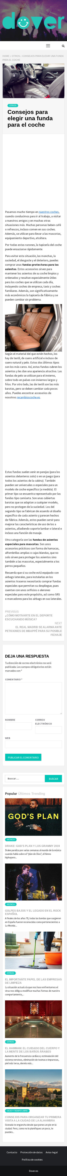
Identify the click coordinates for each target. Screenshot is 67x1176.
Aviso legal (52, 1152)
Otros (12, 105)
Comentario (13, 679)
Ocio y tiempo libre (17, 1111)
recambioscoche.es (28, 397)
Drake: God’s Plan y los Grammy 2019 (32, 846)
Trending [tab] (38, 793)
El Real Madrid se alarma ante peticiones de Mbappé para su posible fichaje (33, 629)
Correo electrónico (43, 721)
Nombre (10, 719)
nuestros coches (49, 212)
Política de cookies (32, 1159)
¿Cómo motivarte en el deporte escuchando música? (29, 615)
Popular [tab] (11, 793)
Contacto (12, 1152)
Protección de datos (31, 1152)
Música (11, 840)
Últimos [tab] (24, 793)
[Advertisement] (33, 175)
